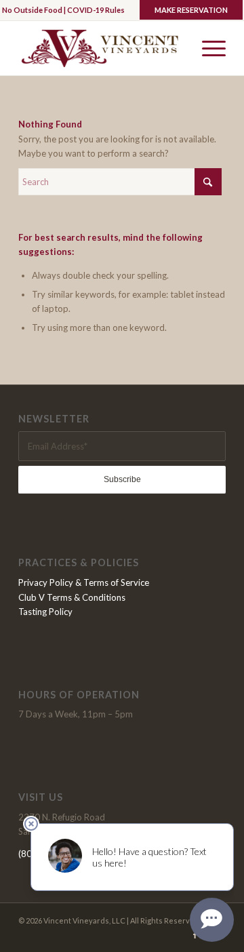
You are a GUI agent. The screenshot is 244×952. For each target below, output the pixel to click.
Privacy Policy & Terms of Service (83, 582)
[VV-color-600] (101, 48)
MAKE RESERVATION (191, 9)
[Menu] (207, 48)
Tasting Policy (45, 611)
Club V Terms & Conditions (71, 597)
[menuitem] (207, 48)
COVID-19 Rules (96, 9)
